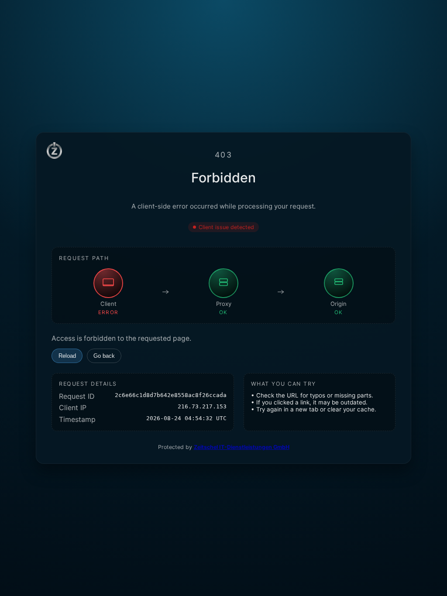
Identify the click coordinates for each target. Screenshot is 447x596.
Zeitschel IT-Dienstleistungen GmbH (241, 447)
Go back (104, 356)
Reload (67, 356)
